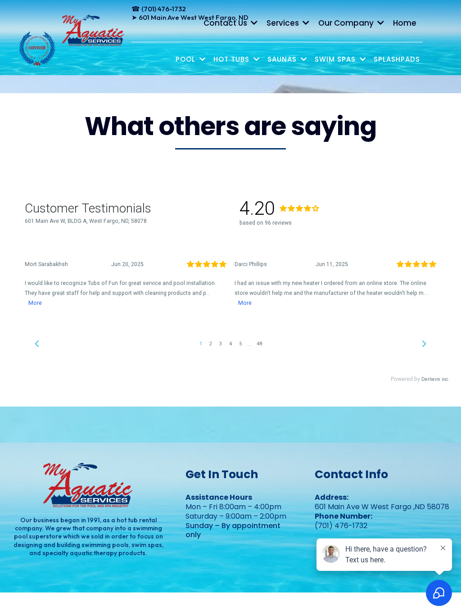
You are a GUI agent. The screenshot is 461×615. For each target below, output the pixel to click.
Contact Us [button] (226, 23)
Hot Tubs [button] (232, 59)
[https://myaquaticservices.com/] (93, 30)
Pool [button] (187, 59)
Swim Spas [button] (336, 59)
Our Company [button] (346, 23)
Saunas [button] (283, 59)
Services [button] (284, 23)
